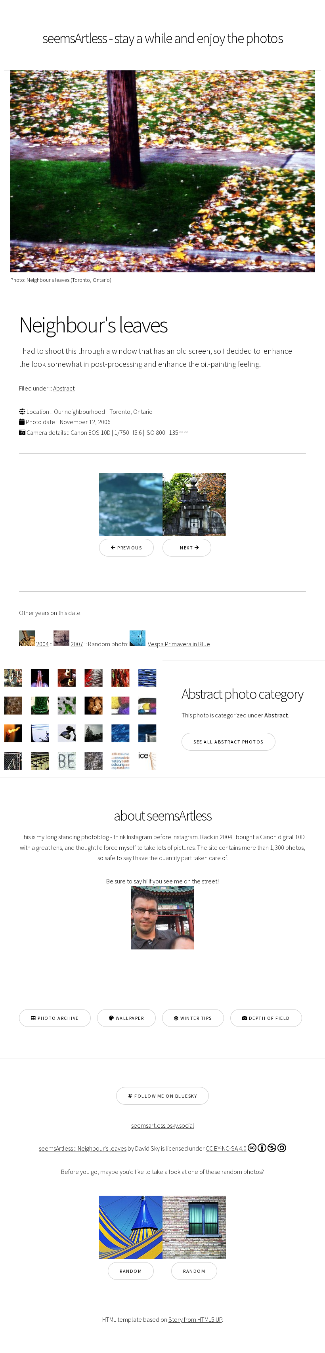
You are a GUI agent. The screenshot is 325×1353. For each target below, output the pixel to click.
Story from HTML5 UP (195, 1319)
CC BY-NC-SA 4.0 (226, 1148)
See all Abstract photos (228, 742)
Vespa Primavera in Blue (179, 644)
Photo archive (57, 1018)
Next (184, 548)
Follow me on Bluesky (165, 1096)
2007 (77, 644)
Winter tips (195, 1018)
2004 (42, 644)
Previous (129, 548)
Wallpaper (129, 1018)
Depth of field (268, 1018)
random (131, 1271)
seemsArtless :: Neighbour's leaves (82, 1148)
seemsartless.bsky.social (162, 1125)
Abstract (64, 388)
